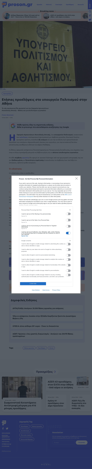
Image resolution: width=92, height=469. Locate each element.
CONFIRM (33, 283)
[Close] (77, 179)
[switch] (68, 214)
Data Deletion (36, 290)
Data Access (46, 290)
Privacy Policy (56, 290)
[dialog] (46, 234)
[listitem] (46, 210)
